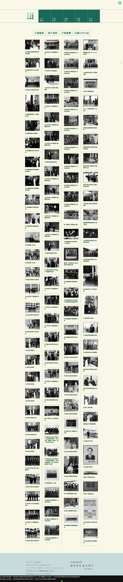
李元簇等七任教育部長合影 (71, 357)
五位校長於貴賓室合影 (31, 417)
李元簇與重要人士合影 (50, 483)
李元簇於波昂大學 (88, 441)
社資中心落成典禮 (88, 407)
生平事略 (41, 19)
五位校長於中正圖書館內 (51, 70)
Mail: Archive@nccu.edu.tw (55, 568)
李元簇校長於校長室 (88, 318)
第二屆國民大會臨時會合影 (71, 224)
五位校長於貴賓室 (29, 350)
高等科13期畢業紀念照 (89, 477)
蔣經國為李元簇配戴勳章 (89, 424)
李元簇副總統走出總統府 (31, 133)
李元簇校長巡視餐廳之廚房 (90, 335)
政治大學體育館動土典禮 (70, 493)
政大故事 (91, 19)
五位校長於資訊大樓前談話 (32, 486)
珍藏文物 (78, 19)
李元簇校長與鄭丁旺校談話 (32, 279)
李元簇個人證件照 (88, 467)
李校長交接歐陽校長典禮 (70, 510)
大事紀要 (54, 19)
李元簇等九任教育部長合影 (32, 90)
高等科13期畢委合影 (88, 494)
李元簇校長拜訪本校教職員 (90, 352)
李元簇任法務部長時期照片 (71, 376)
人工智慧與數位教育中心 (43, 571)
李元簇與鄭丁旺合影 (30, 245)
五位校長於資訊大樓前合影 (32, 315)
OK (61, 581)
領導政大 (66, 19)
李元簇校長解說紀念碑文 (51, 162)
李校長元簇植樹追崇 (88, 91)
